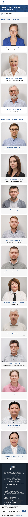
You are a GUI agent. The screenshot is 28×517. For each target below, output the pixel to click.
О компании (8, 13)
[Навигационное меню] (25, 2)
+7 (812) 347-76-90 (10, 502)
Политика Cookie (18, 515)
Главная (3, 13)
